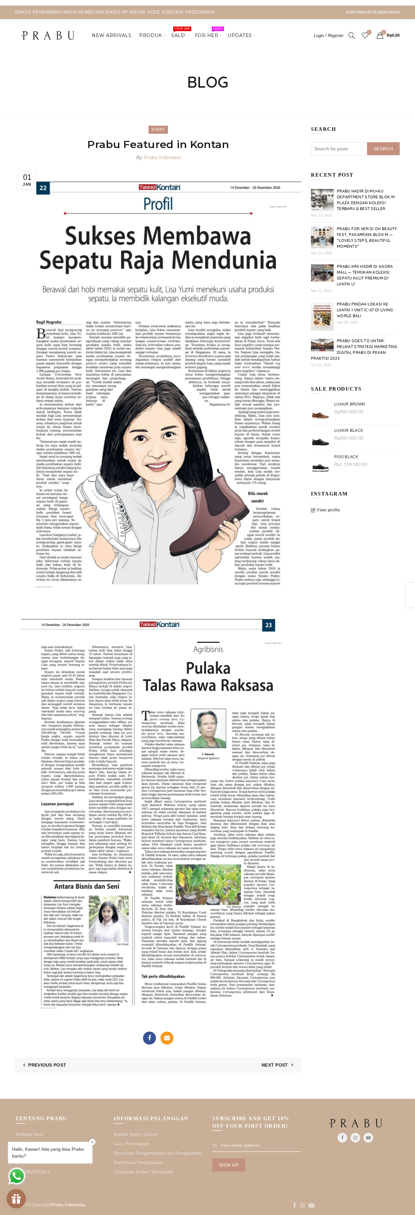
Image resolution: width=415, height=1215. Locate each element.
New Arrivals (111, 35)
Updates (240, 35)
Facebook (149, 1038)
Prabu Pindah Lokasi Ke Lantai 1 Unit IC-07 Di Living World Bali (365, 310)
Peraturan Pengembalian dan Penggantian (157, 1153)
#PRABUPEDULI (32, 1171)
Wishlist (369, 32)
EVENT (158, 129)
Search (383, 148)
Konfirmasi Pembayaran (138, 1162)
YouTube (368, 1138)
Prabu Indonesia (68, 1204)
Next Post (275, 1065)
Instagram (355, 1138)
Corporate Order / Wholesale (143, 1171)
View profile (328, 509)
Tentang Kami (29, 1134)
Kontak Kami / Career (136, 1134)
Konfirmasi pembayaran (373, 12)
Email (166, 1038)
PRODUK (150, 35)
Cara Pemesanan (132, 1143)
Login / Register (328, 35)
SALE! (180, 32)
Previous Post (47, 1065)
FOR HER (209, 32)
